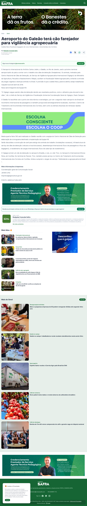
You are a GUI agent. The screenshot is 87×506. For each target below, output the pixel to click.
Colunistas (63, 3)
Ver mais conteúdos (18, 224)
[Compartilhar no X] (75, 52)
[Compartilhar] (84, 52)
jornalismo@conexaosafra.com (37, 491)
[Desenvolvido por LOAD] (48, 503)
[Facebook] (42, 496)
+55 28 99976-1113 (52, 491)
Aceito (7, 500)
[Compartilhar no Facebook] (71, 52)
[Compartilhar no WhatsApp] (79, 52)
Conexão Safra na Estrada (51, 3)
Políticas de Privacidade (75, 501)
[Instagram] (49, 496)
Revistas (39, 3)
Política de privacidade (17, 496)
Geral (8, 33)
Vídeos (34, 3)
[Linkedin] (46, 496)
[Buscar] (85, 3)
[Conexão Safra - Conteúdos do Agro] (7, 3)
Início (2, 33)
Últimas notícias (25, 3)
